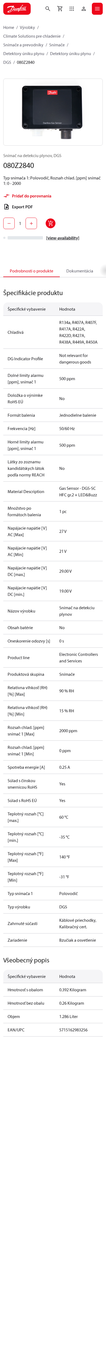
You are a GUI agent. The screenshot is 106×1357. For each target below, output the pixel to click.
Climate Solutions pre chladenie (32, 36)
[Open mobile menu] (97, 9)
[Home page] (17, 9)
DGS (7, 62)
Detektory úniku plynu (23, 53)
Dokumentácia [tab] (79, 271)
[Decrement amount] (9, 223)
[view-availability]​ (62, 238)
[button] (72, 9)
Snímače (57, 44)
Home (8, 27)
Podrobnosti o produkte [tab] (31, 271)
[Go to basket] (60, 9)
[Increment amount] (31, 223)
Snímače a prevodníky (23, 44)
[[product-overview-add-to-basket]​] (50, 223)
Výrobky (27, 27)
